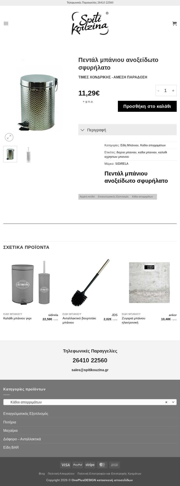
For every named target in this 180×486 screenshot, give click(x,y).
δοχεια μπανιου (126, 152)
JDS (114, 315)
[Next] (65, 99)
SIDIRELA (121, 163)
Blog (42, 473)
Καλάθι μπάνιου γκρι (17, 318)
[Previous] (10, 99)
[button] (6, 23)
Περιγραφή (96, 130)
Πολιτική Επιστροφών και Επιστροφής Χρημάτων (109, 473)
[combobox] (90, 402)
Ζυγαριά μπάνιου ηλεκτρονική (133, 320)
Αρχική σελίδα (87, 196)
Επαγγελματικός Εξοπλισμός (113, 196)
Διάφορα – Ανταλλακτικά (22, 439)
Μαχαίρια (10, 430)
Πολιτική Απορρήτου (61, 473)
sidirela (53, 315)
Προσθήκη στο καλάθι (147, 106)
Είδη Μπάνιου (130, 145)
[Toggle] (82, 130)
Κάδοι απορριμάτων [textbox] (87, 402)
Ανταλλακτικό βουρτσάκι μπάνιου (79, 320)
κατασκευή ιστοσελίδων (115, 480)
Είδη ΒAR (11, 447)
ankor (173, 315)
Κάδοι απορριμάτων (153, 145)
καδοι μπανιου (147, 152)
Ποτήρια (9, 422)
